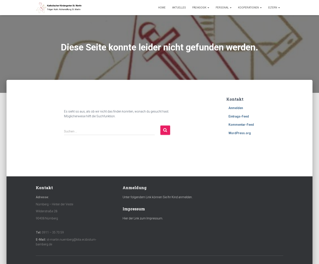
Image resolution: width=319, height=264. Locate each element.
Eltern (273, 7)
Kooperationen (249, 7)
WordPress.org (240, 133)
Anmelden (236, 108)
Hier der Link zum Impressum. (143, 218)
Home (162, 7)
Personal (222, 7)
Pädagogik (199, 7)
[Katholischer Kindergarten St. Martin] (59, 7)
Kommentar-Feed (241, 124)
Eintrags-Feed (239, 116)
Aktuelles (179, 7)
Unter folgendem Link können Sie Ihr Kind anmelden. (157, 197)
